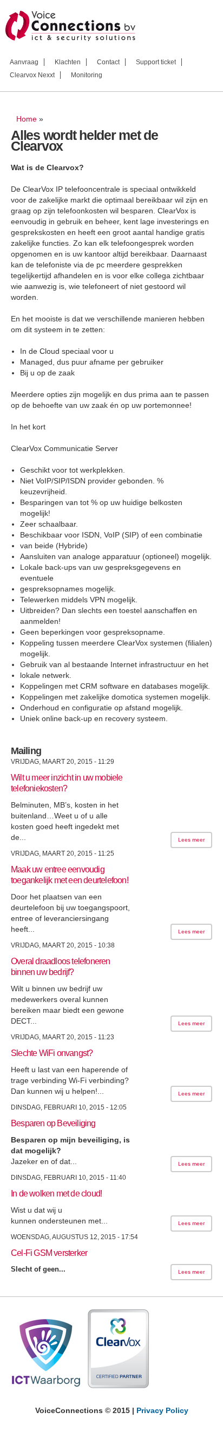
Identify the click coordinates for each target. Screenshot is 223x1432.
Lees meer (191, 840)
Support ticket (156, 62)
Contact (108, 62)
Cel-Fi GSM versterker (49, 1253)
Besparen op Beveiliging (53, 1123)
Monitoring (86, 75)
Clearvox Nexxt (32, 75)
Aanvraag (24, 62)
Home (26, 119)
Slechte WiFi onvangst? (52, 1053)
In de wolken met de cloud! (56, 1193)
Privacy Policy (162, 1410)
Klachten (68, 62)
